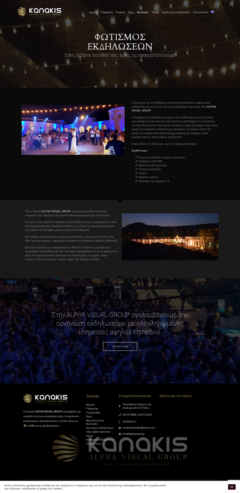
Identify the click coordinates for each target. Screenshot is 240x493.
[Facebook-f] (24, 425)
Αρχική (93, 12)
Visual (155, 12)
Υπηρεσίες (107, 12)
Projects (120, 12)
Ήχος (131, 12)
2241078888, (129, 414)
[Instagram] (32, 425)
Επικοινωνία (200, 12)
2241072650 (145, 414)
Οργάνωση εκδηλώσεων (176, 12)
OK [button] (231, 487)
